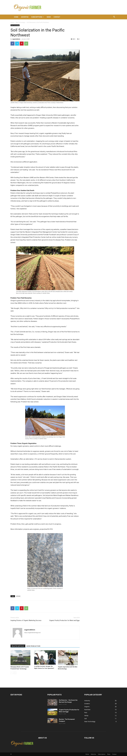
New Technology (20, 22)
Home (16, 17)
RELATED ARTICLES (18, 646)
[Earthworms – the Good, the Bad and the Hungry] (52, 702)
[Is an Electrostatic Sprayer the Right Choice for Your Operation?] (45, 657)
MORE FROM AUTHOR (33, 646)
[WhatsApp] (26, 44)
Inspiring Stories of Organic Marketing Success (26, 620)
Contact (57, 17)
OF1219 (18, 596)
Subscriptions (36, 17)
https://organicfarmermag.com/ (32, 632)
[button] (114, 17)
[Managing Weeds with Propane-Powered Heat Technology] (21, 657)
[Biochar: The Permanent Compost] (52, 720)
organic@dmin (16, 39)
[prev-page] (12, 673)
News (49, 17)
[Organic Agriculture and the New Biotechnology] (69, 657)
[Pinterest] (22, 44)
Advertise (24, 17)
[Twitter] (17, 44)
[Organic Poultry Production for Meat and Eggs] (52, 712)
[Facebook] (12, 44)
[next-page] (15, 673)
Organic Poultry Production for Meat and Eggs (64, 620)
